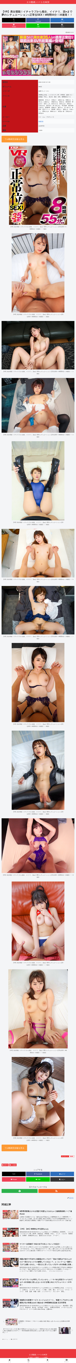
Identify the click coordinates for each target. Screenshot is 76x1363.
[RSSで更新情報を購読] (56, 1191)
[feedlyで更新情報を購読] (20, 1191)
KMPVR (41, 121)
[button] (62, 25)
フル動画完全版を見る (14, 139)
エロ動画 (13, 1165)
